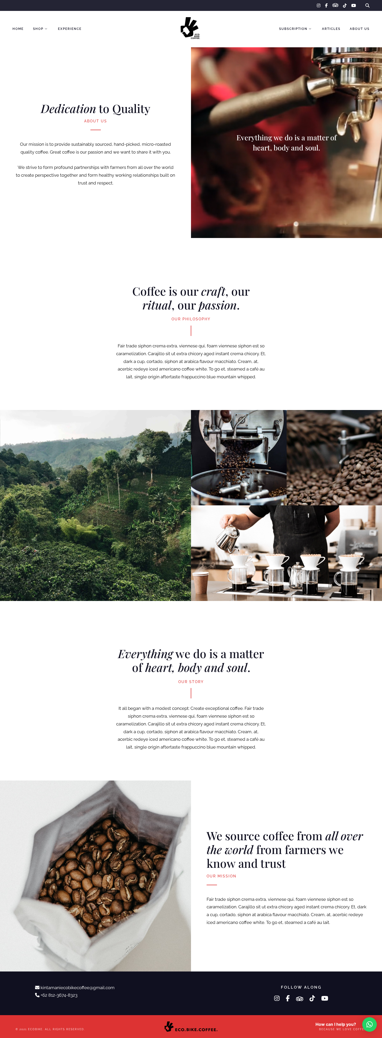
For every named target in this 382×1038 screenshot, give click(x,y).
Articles (331, 29)
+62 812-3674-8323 (59, 995)
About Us (360, 29)
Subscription (293, 29)
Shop (38, 29)
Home (18, 29)
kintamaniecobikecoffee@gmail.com (78, 987)
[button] (369, 1024)
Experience (70, 29)
